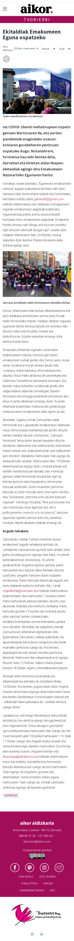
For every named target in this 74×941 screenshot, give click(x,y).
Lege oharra (47, 876)
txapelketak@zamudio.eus (21, 591)
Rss (52, 890)
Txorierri (37, 19)
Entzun (45, 49)
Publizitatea (29, 883)
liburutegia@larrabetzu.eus (21, 756)
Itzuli (61, 49)
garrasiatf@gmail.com (49, 199)
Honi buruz (25, 876)
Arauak (48, 883)
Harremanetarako (31, 890)
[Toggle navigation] (5, 9)
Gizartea (10, 795)
